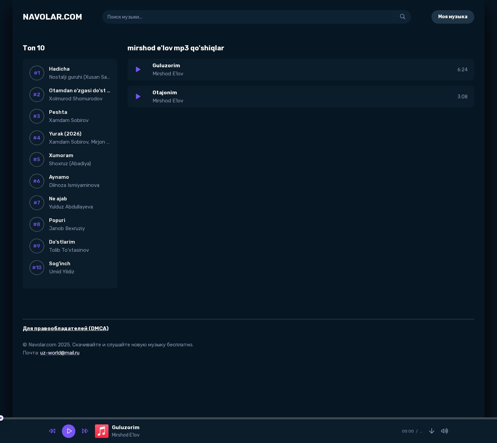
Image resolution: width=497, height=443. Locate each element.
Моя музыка (453, 17)
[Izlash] (402, 17)
